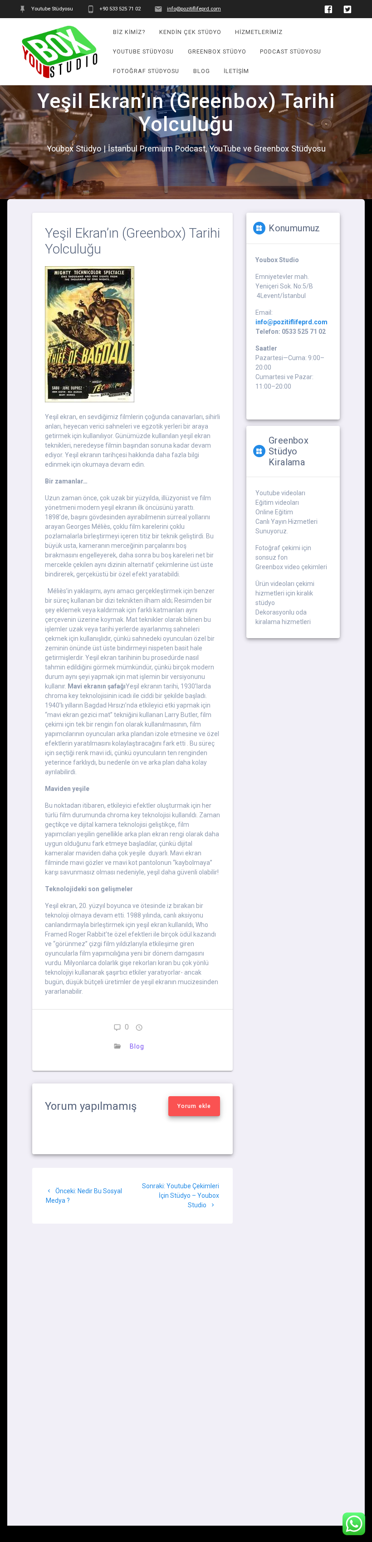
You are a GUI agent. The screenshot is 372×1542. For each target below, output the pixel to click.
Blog (201, 71)
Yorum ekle (194, 1106)
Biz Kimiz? (129, 32)
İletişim (236, 71)
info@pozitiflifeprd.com (194, 9)
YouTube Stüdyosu (143, 51)
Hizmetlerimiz (259, 32)
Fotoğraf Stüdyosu (146, 71)
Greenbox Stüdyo (217, 51)
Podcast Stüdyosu (290, 51)
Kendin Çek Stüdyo (190, 32)
